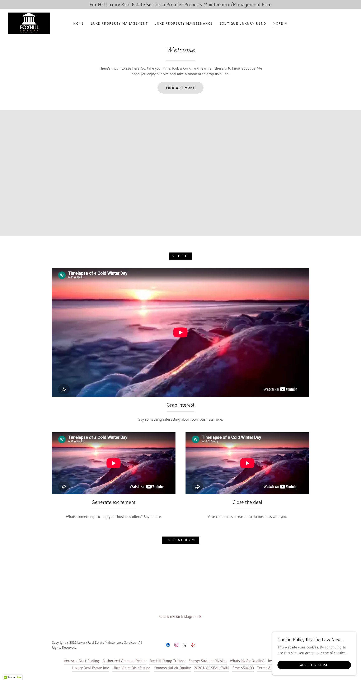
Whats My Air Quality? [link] (247, 660)
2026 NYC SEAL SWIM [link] (211, 668)
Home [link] (78, 23)
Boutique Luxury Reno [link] (243, 23)
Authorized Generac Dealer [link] (124, 660)
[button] (280, 24)
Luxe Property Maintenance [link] (184, 23)
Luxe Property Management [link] (119, 23)
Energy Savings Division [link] (208, 660)
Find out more (180, 88)
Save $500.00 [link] (243, 668)
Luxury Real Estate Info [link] (90, 668)
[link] (29, 23)
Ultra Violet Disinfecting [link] (131, 668)
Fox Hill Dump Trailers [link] (167, 660)
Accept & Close (314, 665)
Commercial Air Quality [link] (172, 668)
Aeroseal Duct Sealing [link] (81, 660)
